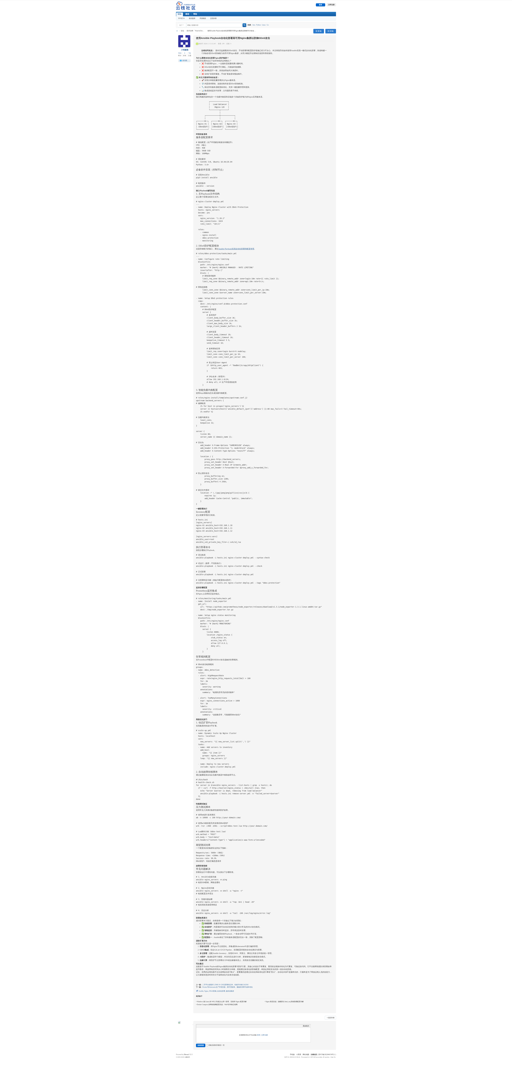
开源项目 (203, 18)
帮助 (195, 14)
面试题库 (192, 18)
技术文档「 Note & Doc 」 (196, 31)
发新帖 (318, 31)
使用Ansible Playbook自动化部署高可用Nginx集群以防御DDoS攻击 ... (231, 31)
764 (189, 53)
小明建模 (184, 50)
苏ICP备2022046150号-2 (326, 1054)
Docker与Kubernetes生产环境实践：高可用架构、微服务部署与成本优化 (227, 987)
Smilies (214, 1026)
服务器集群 (230, 991)
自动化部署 (221, 991)
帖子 (181, 25)
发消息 (184, 60)
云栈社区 (177, 31)
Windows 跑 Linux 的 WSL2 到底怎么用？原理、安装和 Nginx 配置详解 (222, 1002)
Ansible (201, 991)
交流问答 (213, 18)
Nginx (206, 991)
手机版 (292, 1054)
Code (210, 1026)
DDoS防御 (212, 991)
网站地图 (306, 1054)
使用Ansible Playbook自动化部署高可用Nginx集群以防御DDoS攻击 (233, 38)
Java (253, 25)
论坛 (179, 14)
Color (202, 1026)
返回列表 (331, 1018)
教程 (187, 14)
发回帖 (330, 31)
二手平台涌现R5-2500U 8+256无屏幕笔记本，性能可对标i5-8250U (225, 985)
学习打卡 (181, 18)
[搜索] (244, 25)
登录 (258, 1035)
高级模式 (306, 1026)
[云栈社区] (185, 6)
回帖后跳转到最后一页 (217, 1045)
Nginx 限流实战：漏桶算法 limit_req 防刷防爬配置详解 (285, 1002)
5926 (179, 53)
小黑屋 (298, 1054)
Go (268, 25)
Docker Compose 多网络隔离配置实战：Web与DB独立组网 (217, 1004)
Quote (206, 1026)
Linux (264, 25)
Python (258, 25)
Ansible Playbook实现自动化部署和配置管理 (236, 249)
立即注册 (264, 1035)
